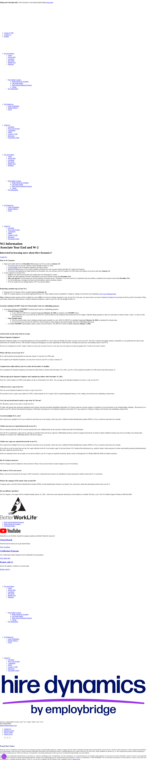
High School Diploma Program (22, 85)
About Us (7, 125)
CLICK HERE (13, 267)
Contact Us (7, 35)
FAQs (10, 109)
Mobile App (12, 62)
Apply (10, 55)
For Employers (8, 104)
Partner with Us (6, 562)
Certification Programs (9, 551)
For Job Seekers (9, 53)
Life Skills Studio (17, 83)
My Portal (11, 61)
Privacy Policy (8, 732)
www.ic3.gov (76, 759)
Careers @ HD (9, 33)
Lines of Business (13, 106)
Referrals (11, 64)
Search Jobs (12, 57)
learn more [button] (49, 2)
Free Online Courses (14, 80)
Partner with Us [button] (5, 569)
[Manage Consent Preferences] (4, 756)
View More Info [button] (5, 558)
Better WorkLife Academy (20, 81)
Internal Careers (9, 731)
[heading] (73, 540)
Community (12, 130)
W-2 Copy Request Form (108, 294)
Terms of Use (8, 734)
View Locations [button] (5, 547)
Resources (11, 136)
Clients (14, 87)
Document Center (13, 138)
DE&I (10, 132)
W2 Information (13, 89)
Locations (11, 59)
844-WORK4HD (5, 724)
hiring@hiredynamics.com (8, 725)
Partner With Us (13, 108)
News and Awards (14, 128)
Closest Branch (6, 540)
